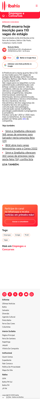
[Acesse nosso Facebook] (10, 294)
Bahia (4, 307)
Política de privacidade (11, 367)
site (24, 119)
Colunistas (6, 327)
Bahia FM (5, 385)
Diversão (5, 313)
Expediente (6, 360)
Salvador (5, 310)
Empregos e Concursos (16, 14)
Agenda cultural (8, 317)
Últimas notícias (8, 303)
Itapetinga (6, 342)
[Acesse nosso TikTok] (21, 294)
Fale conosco (7, 363)
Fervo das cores (8, 323)
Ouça (9, 58)
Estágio (17, 235)
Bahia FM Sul (7, 382)
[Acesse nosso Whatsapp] (31, 294)
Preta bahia (6, 320)
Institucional (7, 353)
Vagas (6, 240)
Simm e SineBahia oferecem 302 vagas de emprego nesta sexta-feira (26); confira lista (19, 156)
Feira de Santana (8, 338)
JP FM (4, 388)
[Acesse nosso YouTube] (26, 294)
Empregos (7, 235)
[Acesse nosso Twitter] (15, 294)
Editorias (5, 300)
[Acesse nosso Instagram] (4, 294)
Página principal (8, 335)
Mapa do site (7, 370)
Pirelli (27, 235)
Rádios (5, 374)
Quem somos (7, 357)
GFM (4, 378)
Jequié (5, 345)
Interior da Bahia (8, 331)
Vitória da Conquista (10, 348)
